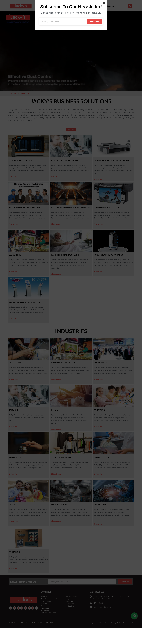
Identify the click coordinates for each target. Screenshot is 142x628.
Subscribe (94, 21)
